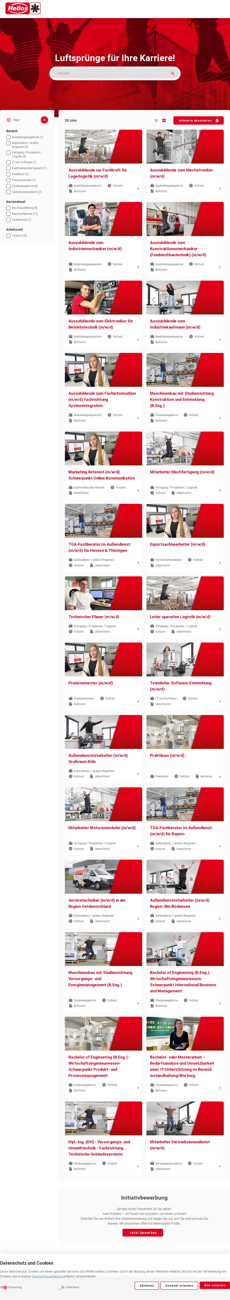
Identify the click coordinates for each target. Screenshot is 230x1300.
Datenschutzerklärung (47, 1276)
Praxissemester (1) (24, 180)
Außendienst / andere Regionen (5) (25, 145)
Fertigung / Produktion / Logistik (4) (27, 154)
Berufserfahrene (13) (25, 213)
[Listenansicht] (156, 120)
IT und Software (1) (24, 162)
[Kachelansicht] (164, 120)
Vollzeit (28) (19, 235)
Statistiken (72, 1287)
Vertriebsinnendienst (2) (27, 192)
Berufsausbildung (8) (25, 208)
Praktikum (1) (20, 174)
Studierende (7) (21, 219)
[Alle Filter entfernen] (44, 120)
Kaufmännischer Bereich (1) (29, 168)
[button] (198, 120)
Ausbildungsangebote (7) (27, 137)
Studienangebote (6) (25, 186)
